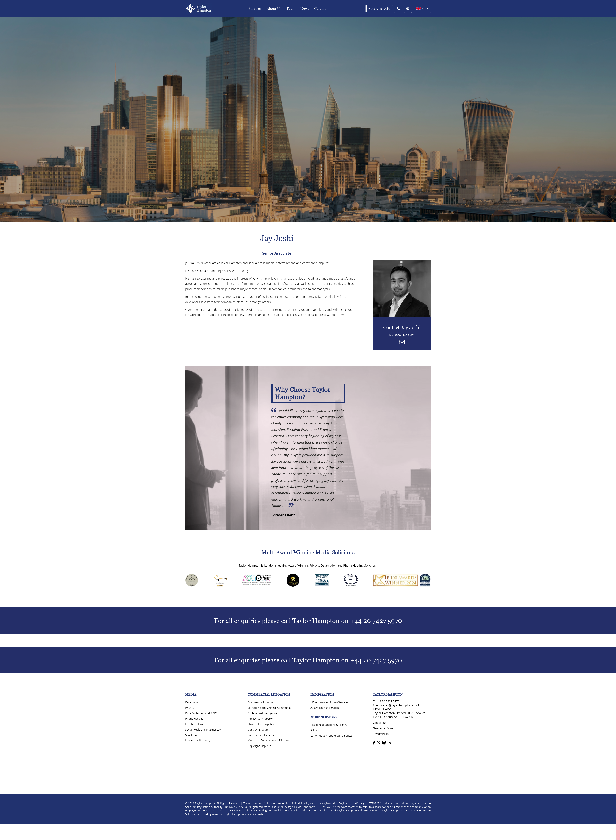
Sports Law (192, 735)
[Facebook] (374, 742)
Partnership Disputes (261, 735)
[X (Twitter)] (378, 742)
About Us (274, 9)
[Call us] (398, 9)
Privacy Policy (381, 733)
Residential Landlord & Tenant (328, 725)
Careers (320, 9)
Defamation (192, 702)
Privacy (189, 708)
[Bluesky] (384, 742)
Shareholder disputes (261, 724)
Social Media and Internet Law (203, 729)
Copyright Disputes (259, 746)
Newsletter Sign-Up (384, 728)
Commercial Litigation (261, 702)
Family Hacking (194, 724)
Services (255, 9)
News (304, 9)
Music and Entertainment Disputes (269, 740)
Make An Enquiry (379, 8)
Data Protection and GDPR (201, 713)
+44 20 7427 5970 (376, 620)
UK (423, 8)
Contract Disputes (259, 729)
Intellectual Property (197, 740)
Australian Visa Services (324, 708)
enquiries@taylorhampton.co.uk (397, 705)
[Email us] (408, 9)
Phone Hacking (194, 718)
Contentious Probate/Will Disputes (331, 735)
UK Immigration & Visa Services (329, 702)
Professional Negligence (262, 713)
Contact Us (379, 723)
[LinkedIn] (389, 742)
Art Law (314, 730)
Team (291, 9)
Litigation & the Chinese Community (269, 708)
